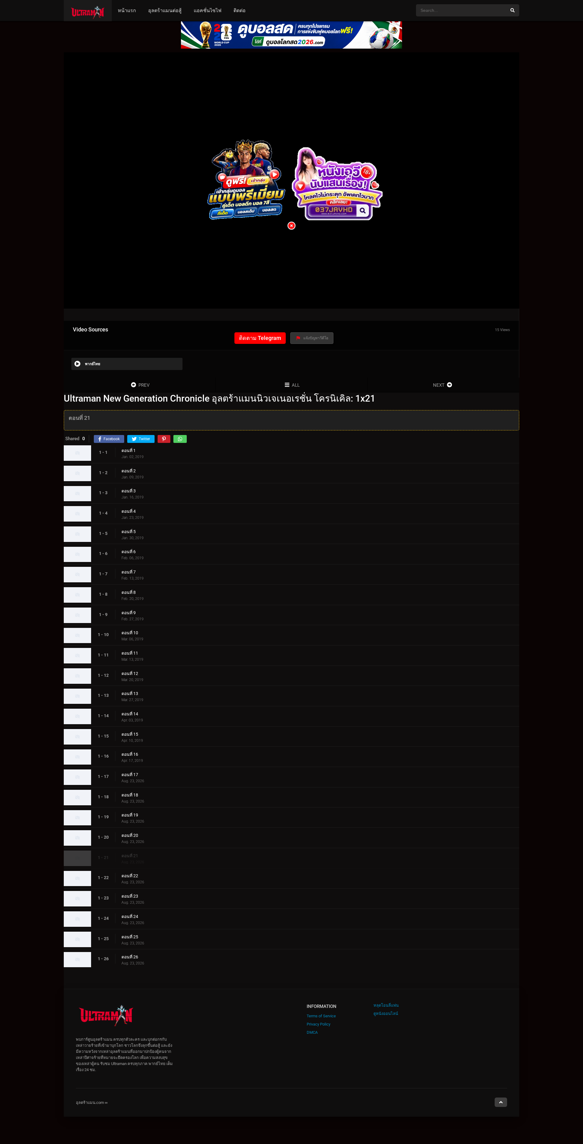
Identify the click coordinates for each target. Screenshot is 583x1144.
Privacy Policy (318, 1024)
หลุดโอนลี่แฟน (386, 1005)
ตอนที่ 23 (129, 896)
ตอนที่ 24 (129, 916)
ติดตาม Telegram (260, 338)
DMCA (312, 1032)
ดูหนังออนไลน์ (385, 1013)
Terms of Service (321, 1016)
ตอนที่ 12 (129, 673)
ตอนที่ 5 (128, 531)
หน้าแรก (127, 10)
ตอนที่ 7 (128, 572)
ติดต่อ (240, 10)
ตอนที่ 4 (128, 511)
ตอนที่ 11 (129, 653)
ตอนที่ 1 (128, 450)
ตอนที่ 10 (129, 633)
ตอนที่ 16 (129, 754)
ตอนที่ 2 (128, 470)
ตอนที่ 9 (128, 612)
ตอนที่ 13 (129, 693)
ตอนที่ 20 (129, 835)
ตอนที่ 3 (128, 491)
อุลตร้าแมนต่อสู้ (165, 10)
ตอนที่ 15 (129, 734)
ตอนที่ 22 (129, 876)
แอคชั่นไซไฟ (207, 10)
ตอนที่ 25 (129, 936)
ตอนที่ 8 (128, 592)
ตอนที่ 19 (129, 815)
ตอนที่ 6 (128, 552)
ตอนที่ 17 (129, 774)
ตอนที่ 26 (129, 957)
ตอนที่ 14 (129, 713)
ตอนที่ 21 (129, 855)
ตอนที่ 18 (129, 795)
